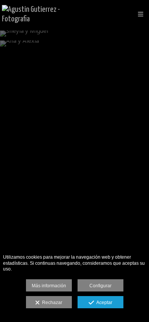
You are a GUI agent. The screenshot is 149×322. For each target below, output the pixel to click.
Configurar (100, 285)
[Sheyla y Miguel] (74, 34)
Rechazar (51, 302)
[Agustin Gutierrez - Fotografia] (38, 14)
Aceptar (103, 302)
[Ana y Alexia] (74, 43)
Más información (49, 285)
